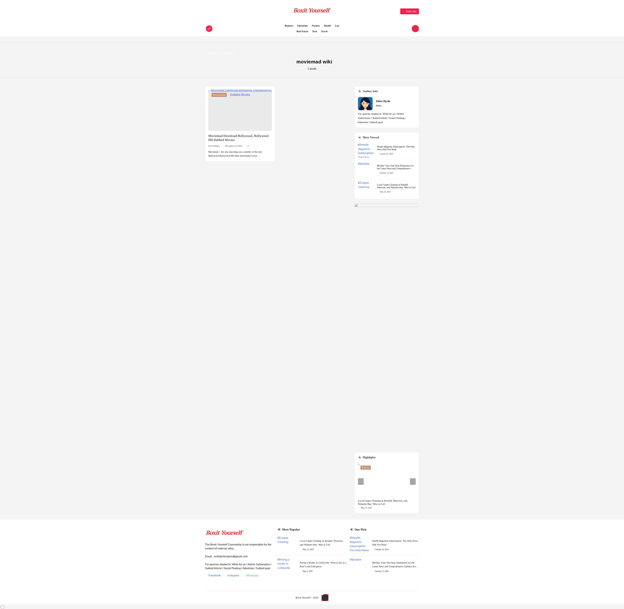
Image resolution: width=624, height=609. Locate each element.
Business (289, 26)
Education (302, 26)
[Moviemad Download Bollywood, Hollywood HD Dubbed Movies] (240, 110)
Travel (324, 31)
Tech (314, 31)
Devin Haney (214, 146)
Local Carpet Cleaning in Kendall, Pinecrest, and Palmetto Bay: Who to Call (396, 186)
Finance (316, 26)
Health (327, 26)
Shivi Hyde (383, 101)
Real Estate (302, 31)
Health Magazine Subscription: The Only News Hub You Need (396, 148)
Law (337, 26)
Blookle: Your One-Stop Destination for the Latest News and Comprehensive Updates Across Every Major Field (395, 168)
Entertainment (219, 95)
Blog (364, 467)
